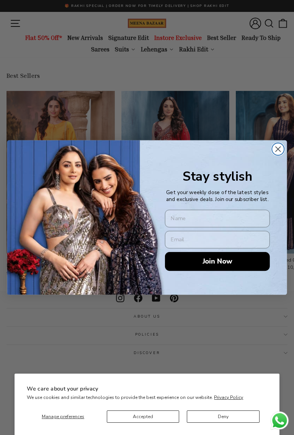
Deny (223, 417)
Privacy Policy (228, 397)
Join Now (217, 261)
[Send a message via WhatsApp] (279, 420)
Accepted (143, 417)
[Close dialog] (278, 149)
